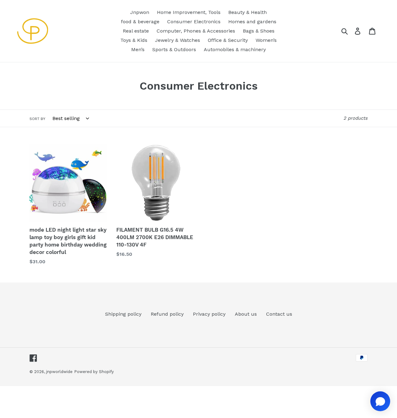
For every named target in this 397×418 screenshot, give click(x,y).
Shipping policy (123, 314)
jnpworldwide (59, 371)
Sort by (37, 119)
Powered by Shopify (94, 371)
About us (246, 314)
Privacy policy (209, 314)
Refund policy (167, 314)
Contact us (279, 314)
